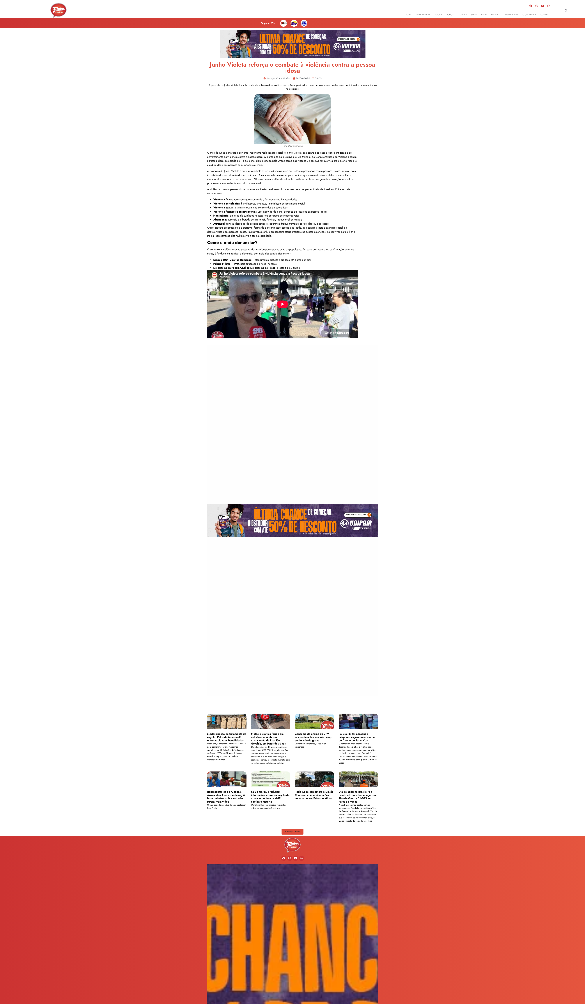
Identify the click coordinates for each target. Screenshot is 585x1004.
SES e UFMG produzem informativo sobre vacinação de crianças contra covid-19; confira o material (270, 797)
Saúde (474, 14)
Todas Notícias (422, 14)
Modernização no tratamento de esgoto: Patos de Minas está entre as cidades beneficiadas (226, 737)
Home (408, 14)
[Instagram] (536, 5)
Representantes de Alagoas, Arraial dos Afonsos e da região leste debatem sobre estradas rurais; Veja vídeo (226, 797)
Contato (545, 14)
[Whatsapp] (548, 5)
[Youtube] (542, 5)
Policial (451, 14)
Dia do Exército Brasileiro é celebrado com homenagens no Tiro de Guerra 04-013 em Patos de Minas (358, 797)
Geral (484, 14)
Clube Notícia (529, 14)
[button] (566, 10)
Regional (496, 14)
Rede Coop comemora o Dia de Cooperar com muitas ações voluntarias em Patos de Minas (314, 795)
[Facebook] (530, 5)
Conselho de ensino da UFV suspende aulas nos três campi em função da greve (313, 737)
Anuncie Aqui (511, 14)
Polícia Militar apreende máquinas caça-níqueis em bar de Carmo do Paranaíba (357, 737)
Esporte (438, 14)
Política (463, 14)
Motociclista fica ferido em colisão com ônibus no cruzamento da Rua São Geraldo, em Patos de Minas (268, 739)
